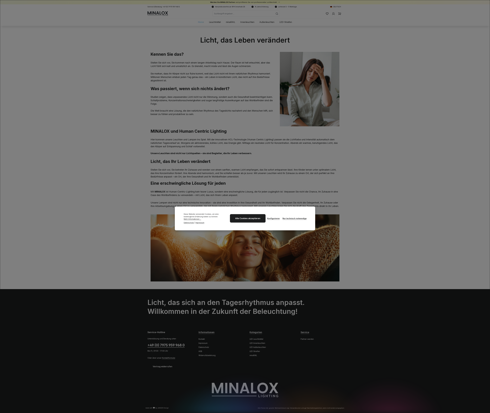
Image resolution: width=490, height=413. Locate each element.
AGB (200, 351)
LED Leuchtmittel (256, 339)
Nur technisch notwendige (295, 218)
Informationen (207, 332)
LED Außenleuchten (258, 347)
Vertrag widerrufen (162, 366)
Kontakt (202, 339)
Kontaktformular (168, 358)
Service (305, 332)
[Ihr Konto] (333, 13)
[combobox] (243, 13)
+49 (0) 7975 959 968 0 (166, 345)
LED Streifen (255, 351)
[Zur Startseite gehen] (158, 13)
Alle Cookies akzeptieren (247, 218)
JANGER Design (163, 408)
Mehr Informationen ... (192, 219)
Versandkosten (295, 408)
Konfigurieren (273, 218)
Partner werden (307, 339)
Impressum (203, 343)
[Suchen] (277, 13)
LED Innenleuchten (257, 343)
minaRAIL (253, 355)
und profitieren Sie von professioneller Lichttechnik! (243, 2)
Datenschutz (204, 347)
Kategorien (256, 332)
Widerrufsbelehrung (207, 355)
